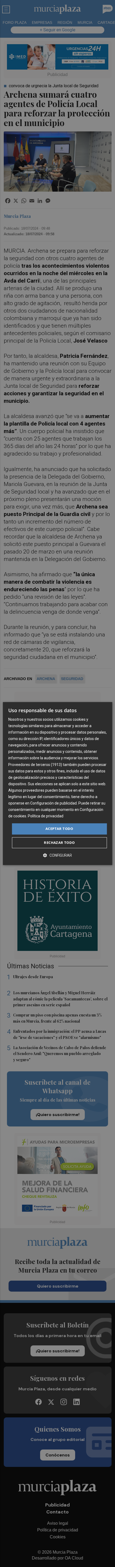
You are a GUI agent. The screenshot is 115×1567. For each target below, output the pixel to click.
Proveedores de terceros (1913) (35, 764)
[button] (57, 855)
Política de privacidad (45, 816)
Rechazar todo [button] (59, 842)
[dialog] (57, 783)
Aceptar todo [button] (59, 828)
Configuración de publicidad (53, 803)
